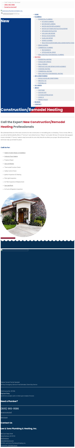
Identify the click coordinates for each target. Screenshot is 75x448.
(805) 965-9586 (9, 5)
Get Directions (5, 438)
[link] (18, 14)
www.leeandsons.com (7, 441)
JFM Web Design (12, 445)
